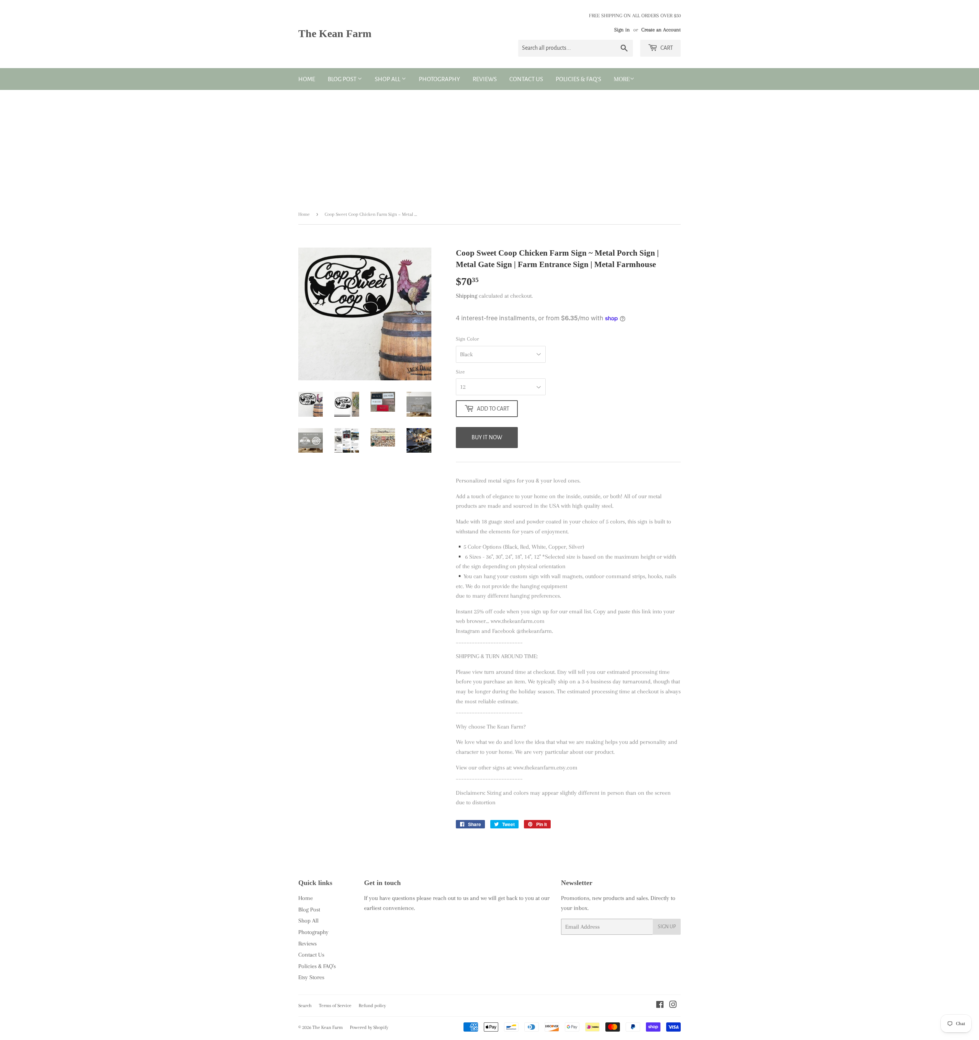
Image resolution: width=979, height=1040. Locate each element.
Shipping (466, 295)
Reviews (485, 79)
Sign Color (467, 339)
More (622, 79)
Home (306, 79)
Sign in (622, 30)
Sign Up (667, 926)
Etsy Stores (311, 977)
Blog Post (343, 79)
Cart (666, 48)
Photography (439, 79)
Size (460, 372)
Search (305, 1005)
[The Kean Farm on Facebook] (660, 1005)
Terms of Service (335, 1005)
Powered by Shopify (369, 1027)
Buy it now (487, 437)
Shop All (388, 79)
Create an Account (661, 30)
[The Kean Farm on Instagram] (673, 1005)
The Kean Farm (334, 33)
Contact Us (526, 79)
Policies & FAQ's (578, 79)
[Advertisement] (489, 147)
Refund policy (372, 1005)
